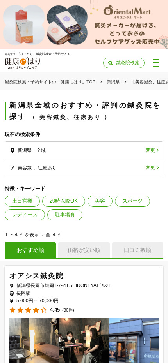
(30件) (68, 310)
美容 (100, 201)
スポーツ (132, 201)
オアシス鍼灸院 (36, 276)
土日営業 (22, 201)
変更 (150, 150)
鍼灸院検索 (127, 62)
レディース (25, 214)
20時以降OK (64, 201)
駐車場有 (65, 214)
